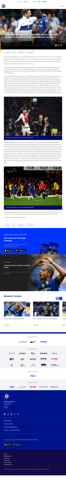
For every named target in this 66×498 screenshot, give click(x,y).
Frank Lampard (30, 52)
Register (26, 1)
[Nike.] (40, 2)
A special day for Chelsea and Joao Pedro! (14, 318)
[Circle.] (35, 2)
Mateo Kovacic (21, 52)
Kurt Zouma (7, 52)
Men (14, 52)
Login (20, 1)
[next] (60, 298)
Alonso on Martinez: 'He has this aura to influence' (45, 318)
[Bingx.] (45, 2)
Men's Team (6, 41)
